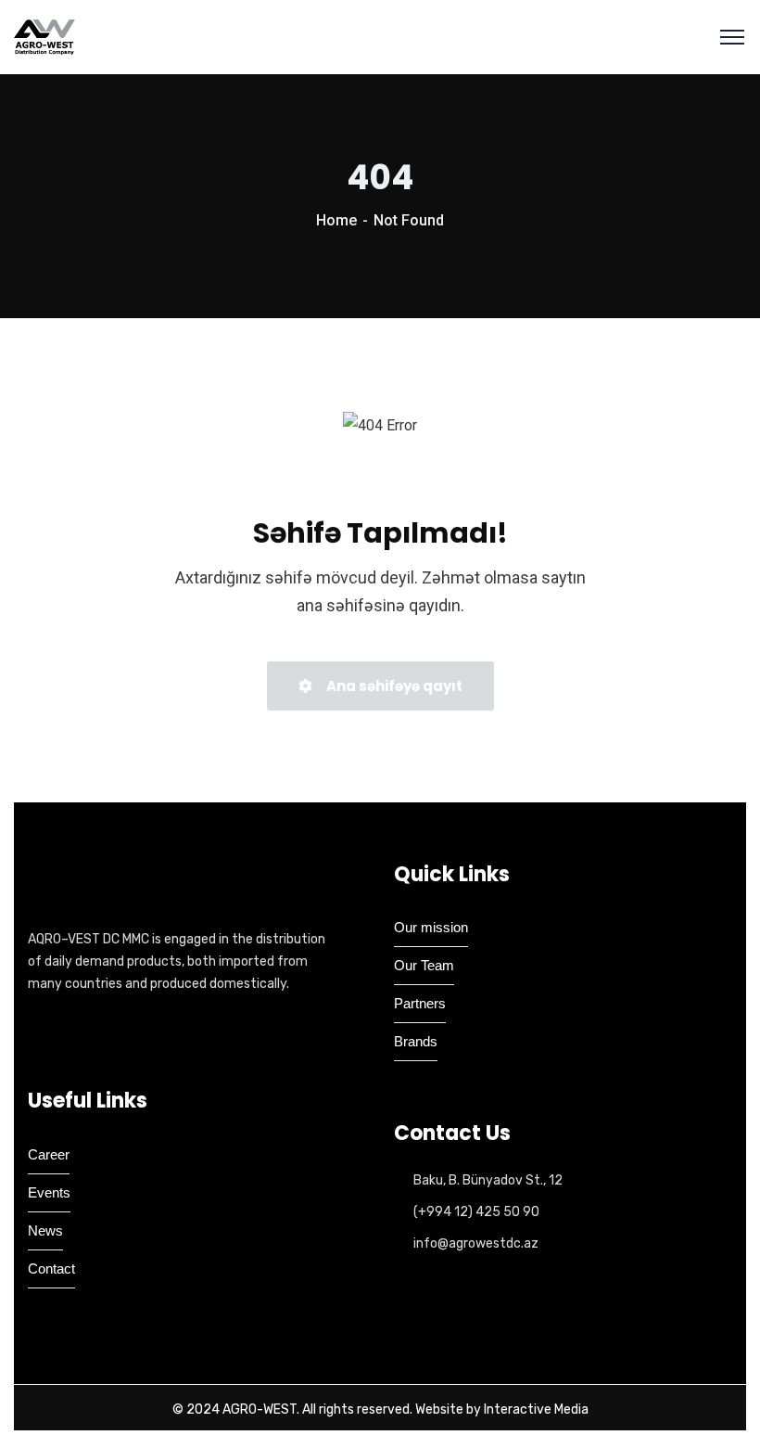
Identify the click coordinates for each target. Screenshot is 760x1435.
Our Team (424, 965)
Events (49, 1192)
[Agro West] (44, 37)
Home (336, 220)
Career (49, 1154)
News (45, 1230)
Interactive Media (536, 1409)
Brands (415, 1041)
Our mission (431, 927)
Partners (420, 1003)
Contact (51, 1268)
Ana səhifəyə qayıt (392, 686)
